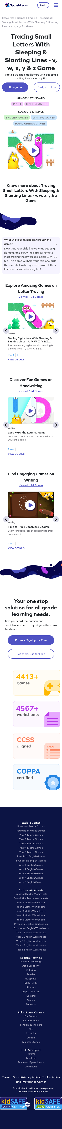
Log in (43, 5)
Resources (8, 18)
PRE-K (17, 103)
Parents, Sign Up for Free (31, 640)
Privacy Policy (30, 1077)
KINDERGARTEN (37, 103)
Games (21, 18)
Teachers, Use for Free (31, 653)
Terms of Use (11, 1077)
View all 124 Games (31, 296)
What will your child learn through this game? (27, 241)
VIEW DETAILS (16, 359)
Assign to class (47, 87)
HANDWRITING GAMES (30, 123)
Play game (15, 87)
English (32, 18)
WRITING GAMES (44, 117)
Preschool (46, 18)
